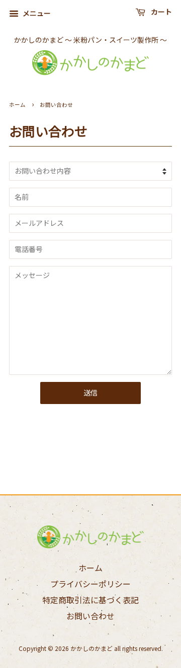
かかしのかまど (91, 648)
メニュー (36, 13)
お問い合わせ (90, 616)
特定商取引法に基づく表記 (90, 600)
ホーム (17, 104)
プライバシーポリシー (90, 584)
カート (160, 12)
